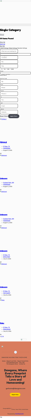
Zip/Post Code (3, 78)
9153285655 (6, 184)
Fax (1, 96)
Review (1, 71)
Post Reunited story (12, 362)
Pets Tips (22, 362)
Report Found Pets (22, 361)
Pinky (2, 323)
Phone (1, 84)
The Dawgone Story (12, 364)
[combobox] (15, 54)
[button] (15, 24)
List (4, 44)
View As (2, 42)
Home (4, 361)
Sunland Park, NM (8, 182)
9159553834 (6, 148)
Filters (2, 34)
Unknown (3, 178)
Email (1, 103)
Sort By (2, 46)
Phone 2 (2, 90)
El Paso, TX (6, 146)
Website (2, 109)
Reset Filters (4, 116)
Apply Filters (13, 116)
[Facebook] (28, 348)
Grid (1, 44)
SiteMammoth (19, 414)
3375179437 (6, 257)
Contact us (22, 364)
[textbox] (15, 55)
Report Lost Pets (11, 361)
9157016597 (6, 293)
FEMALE (3, 142)
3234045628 (6, 329)
